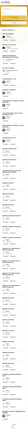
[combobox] (14, 13)
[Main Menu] (26, 2)
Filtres (14, 22)
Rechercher (15, 17)
